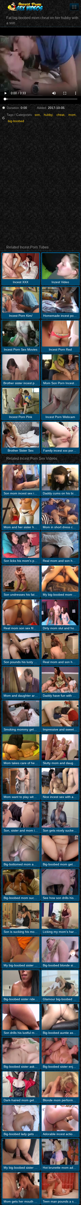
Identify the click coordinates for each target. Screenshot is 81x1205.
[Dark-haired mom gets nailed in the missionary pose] (20, 1084)
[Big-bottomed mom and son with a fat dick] (20, 848)
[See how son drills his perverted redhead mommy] (60, 882)
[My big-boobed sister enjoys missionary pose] (20, 1152)
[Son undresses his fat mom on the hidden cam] (20, 579)
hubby (48, 114)
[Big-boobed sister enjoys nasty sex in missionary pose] (60, 1051)
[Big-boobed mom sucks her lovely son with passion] (20, 882)
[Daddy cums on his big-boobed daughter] (60, 478)
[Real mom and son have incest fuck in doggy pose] (60, 646)
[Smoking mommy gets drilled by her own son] (20, 713)
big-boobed (16, 121)
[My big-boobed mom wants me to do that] (60, 579)
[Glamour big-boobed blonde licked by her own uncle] (60, 983)
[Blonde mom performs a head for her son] (60, 1084)
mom (72, 114)
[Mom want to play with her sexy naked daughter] (20, 781)
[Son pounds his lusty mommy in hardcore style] (20, 646)
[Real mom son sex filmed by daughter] (20, 612)
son (37, 114)
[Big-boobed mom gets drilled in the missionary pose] (60, 848)
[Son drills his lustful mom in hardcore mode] (20, 1017)
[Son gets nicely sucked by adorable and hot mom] (60, 815)
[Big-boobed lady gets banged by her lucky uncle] (20, 1118)
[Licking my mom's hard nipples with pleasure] (60, 916)
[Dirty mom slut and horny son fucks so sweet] (60, 612)
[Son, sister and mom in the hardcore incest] (20, 815)
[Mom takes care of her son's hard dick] (20, 747)
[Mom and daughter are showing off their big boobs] (20, 680)
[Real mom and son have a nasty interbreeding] (60, 545)
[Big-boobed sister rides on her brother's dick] (20, 983)
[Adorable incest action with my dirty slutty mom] (60, 1118)
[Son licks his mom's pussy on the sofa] (20, 545)
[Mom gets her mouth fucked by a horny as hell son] (20, 1186)
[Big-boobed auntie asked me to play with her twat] (60, 1017)
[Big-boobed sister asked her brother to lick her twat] (20, 1051)
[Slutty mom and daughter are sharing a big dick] (60, 747)
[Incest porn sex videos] (27, 6)
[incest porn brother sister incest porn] (74, 7)
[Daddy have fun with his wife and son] (60, 680)
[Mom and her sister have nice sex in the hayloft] (20, 511)
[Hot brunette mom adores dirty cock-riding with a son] (60, 1152)
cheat (60, 114)
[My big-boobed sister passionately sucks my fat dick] (20, 950)
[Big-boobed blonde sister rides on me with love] (60, 950)
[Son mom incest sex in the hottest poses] (20, 478)
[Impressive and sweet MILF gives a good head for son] (60, 713)
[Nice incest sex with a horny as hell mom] (60, 781)
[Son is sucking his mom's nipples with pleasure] (20, 916)
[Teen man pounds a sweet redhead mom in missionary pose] (60, 1186)
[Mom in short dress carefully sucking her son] (60, 511)
